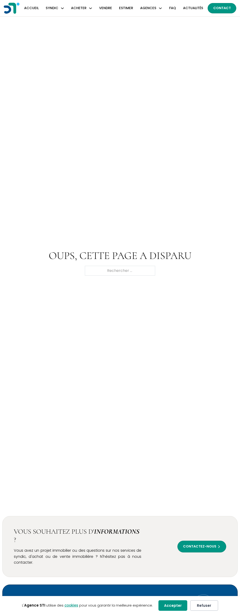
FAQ (172, 8)
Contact (222, 8)
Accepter (173, 605)
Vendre (105, 8)
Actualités (193, 8)
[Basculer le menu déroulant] (62, 8)
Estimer (126, 8)
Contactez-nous (199, 546)
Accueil (31, 8)
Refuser (204, 605)
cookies (71, 605)
